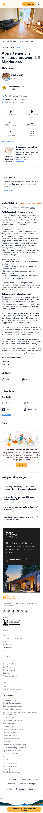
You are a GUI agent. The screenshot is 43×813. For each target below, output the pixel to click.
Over (4, 635)
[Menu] (38, 4)
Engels (32, 208)
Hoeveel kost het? (9, 670)
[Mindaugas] (6, 76)
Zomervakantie (8, 726)
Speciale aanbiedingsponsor (13, 729)
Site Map (9, 789)
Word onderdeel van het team (13, 638)
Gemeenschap (8, 647)
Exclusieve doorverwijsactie (12, 720)
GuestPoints (7, 667)
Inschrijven (21, 465)
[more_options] (4, 809)
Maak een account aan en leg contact (24, 809)
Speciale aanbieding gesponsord (14, 748)
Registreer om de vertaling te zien (30, 203)
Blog (4, 641)
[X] (22, 611)
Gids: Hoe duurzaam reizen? (12, 706)
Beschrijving (12, 42)
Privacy (36, 779)
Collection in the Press (10, 735)
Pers (4, 650)
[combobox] (20, 789)
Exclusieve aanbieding (10, 763)
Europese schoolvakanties (12, 709)
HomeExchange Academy (12, 703)
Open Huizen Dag (9, 717)
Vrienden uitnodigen (10, 676)
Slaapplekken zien (8, 141)
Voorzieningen (26, 42)
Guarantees (7, 742)
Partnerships (7, 769)
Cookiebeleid (11, 784)
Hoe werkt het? (8, 664)
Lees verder (20, 162)
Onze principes (8, 661)
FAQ (4, 686)
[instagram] (9, 611)
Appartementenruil (9, 723)
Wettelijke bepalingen (11, 779)
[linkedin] (17, 611)
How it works (7, 757)
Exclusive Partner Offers (11, 754)
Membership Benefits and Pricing (14, 745)
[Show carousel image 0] (21, 23)
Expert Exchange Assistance (12, 751)
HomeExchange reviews (11, 772)
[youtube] (26, 611)
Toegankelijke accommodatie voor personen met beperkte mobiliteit (20, 713)
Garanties (6, 673)
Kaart (38, 42)
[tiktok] (13, 611)
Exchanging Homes (9, 732)
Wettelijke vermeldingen (27, 784)
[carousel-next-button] (38, 23)
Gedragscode (27, 779)
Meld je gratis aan (28, 4)
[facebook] (4, 611)
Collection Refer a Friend (11, 739)
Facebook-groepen (9, 700)
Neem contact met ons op (12, 689)
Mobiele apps (7, 644)
